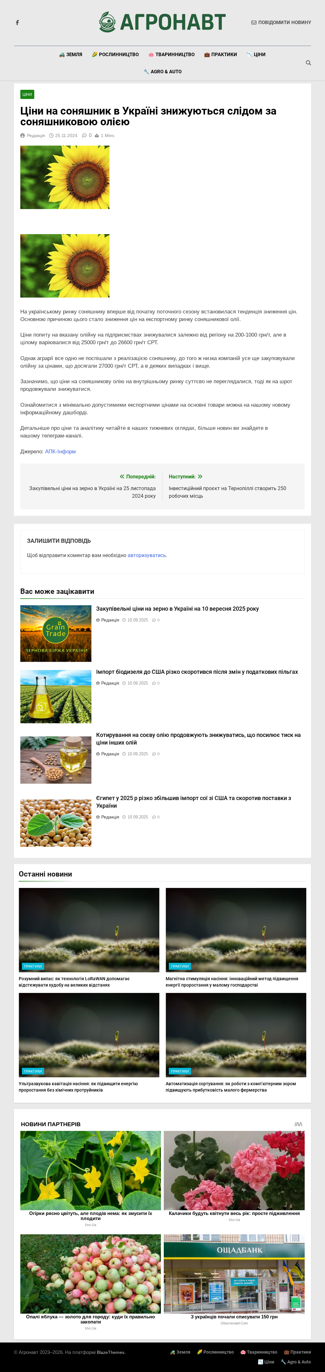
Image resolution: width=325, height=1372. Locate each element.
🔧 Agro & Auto (162, 72)
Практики (33, 966)
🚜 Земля (70, 54)
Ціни (27, 94)
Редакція (36, 135)
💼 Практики (220, 54)
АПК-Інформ (60, 452)
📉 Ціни (256, 54)
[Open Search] (308, 62)
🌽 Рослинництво (115, 54)
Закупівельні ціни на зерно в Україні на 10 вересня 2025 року (177, 609)
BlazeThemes (110, 1352)
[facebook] (17, 23)
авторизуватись (147, 555)
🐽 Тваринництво (171, 54)
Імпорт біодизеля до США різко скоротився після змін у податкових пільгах (197, 672)
